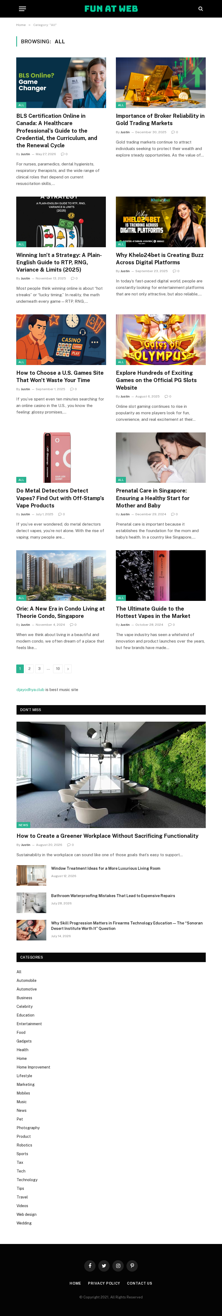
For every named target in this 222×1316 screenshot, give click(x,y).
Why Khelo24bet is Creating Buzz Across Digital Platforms (160, 259)
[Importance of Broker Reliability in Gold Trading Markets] (161, 82)
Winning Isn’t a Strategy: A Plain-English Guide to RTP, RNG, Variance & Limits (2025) (59, 262)
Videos (22, 1206)
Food (21, 1032)
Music (22, 1102)
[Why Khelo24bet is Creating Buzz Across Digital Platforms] (161, 222)
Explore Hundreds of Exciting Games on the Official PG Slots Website (156, 380)
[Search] (200, 9)
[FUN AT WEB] (111, 9)
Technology (27, 1180)
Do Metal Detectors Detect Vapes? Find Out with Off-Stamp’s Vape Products (60, 498)
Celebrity (24, 1006)
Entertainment (29, 1024)
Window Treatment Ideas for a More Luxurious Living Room (105, 868)
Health (22, 1050)
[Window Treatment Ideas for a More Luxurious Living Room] (31, 875)
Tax (20, 1162)
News (23, 825)
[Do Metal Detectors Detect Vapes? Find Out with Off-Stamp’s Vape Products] (61, 457)
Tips (20, 1188)
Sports (22, 1154)
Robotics (24, 1145)
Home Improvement (33, 1067)
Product (24, 1136)
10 (58, 669)
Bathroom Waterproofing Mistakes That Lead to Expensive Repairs (113, 896)
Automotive (27, 989)
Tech (21, 1171)
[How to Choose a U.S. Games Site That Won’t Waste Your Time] (61, 339)
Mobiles (23, 1093)
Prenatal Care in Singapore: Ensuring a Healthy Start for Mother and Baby (153, 498)
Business (24, 998)
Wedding (24, 1223)
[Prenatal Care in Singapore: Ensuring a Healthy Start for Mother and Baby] (161, 457)
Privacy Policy (104, 1283)
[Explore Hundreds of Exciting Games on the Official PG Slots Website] (161, 339)
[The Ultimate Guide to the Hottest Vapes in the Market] (161, 575)
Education (25, 1015)
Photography (28, 1128)
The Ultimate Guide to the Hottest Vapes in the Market (153, 612)
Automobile (27, 980)
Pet (20, 1119)
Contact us (139, 1283)
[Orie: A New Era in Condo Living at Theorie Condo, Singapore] (61, 575)
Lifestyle (24, 1076)
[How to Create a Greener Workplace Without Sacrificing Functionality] (111, 775)
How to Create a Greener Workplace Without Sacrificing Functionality (107, 836)
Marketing (26, 1084)
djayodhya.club (30, 689)
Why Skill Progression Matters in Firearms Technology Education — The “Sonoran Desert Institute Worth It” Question (127, 926)
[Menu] (22, 9)
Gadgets (24, 1041)
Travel (22, 1197)
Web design (27, 1214)
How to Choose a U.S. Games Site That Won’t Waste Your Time (60, 376)
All (21, 105)
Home (22, 1058)
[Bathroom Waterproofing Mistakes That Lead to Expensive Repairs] (31, 902)
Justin (25, 154)
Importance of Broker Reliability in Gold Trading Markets (160, 119)
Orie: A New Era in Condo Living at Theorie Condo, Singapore (60, 612)
